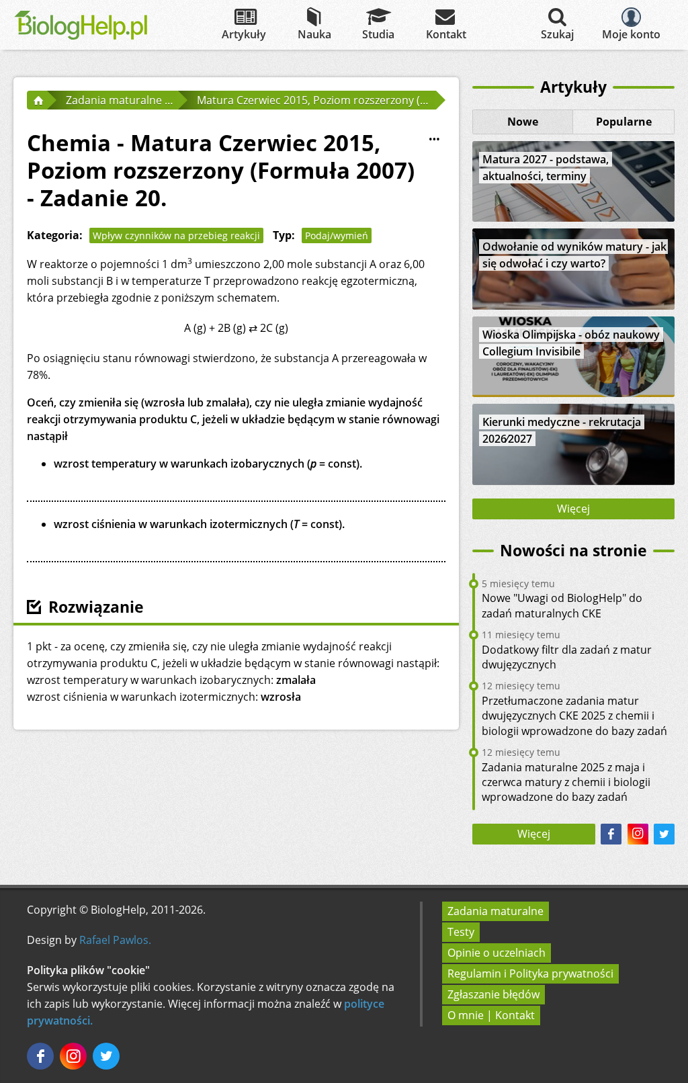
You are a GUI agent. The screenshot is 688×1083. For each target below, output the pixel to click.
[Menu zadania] (434, 139)
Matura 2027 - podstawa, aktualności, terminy (545, 167)
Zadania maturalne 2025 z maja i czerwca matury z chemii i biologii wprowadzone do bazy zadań (566, 782)
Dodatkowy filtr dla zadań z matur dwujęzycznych (567, 657)
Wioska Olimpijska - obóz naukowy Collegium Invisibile (571, 343)
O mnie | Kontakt (491, 1015)
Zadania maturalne (495, 911)
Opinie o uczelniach (496, 952)
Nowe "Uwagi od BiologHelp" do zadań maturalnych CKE (562, 605)
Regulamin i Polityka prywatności (530, 973)
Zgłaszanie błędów (493, 994)
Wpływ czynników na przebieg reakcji (176, 235)
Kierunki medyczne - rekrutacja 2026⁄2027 (561, 430)
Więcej (573, 508)
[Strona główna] (37, 100)
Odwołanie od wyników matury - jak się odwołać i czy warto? (574, 255)
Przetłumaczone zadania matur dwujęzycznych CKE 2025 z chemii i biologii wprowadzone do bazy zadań (574, 715)
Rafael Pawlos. (115, 940)
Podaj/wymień (336, 235)
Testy (460, 931)
